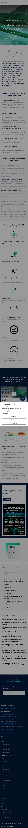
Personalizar (14, 419)
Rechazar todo (14, 423)
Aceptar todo (14, 416)
